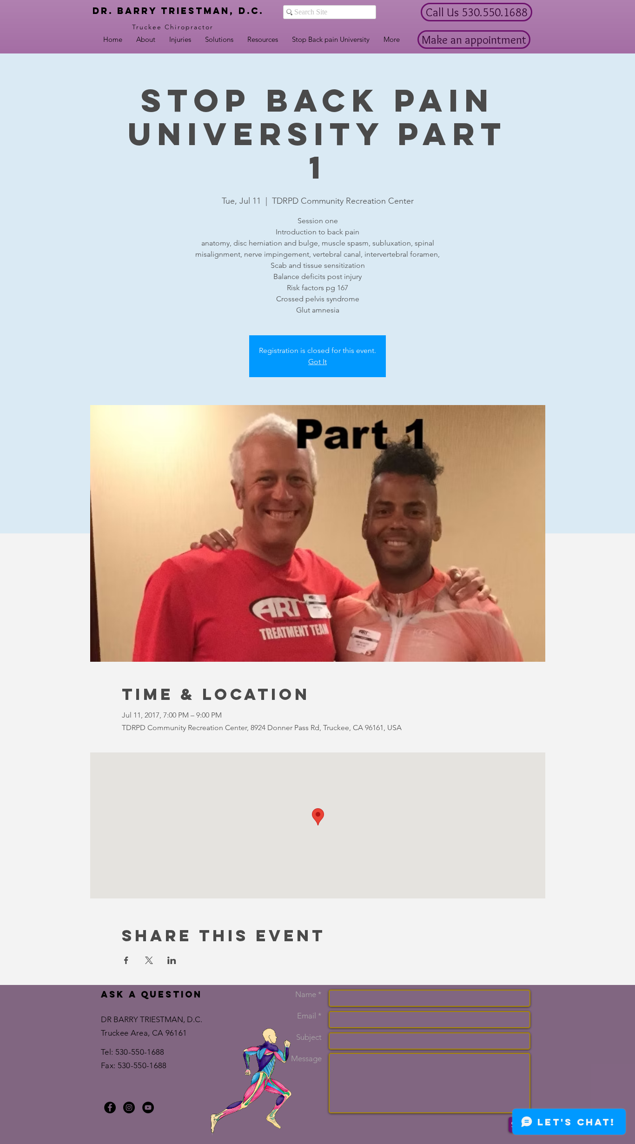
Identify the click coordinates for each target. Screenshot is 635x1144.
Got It (317, 361)
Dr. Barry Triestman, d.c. (178, 10)
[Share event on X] (149, 960)
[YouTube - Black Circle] (148, 1107)
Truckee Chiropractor (173, 27)
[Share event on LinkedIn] (171, 960)
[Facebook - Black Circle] (110, 1107)
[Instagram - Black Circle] (129, 1107)
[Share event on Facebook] (126, 960)
